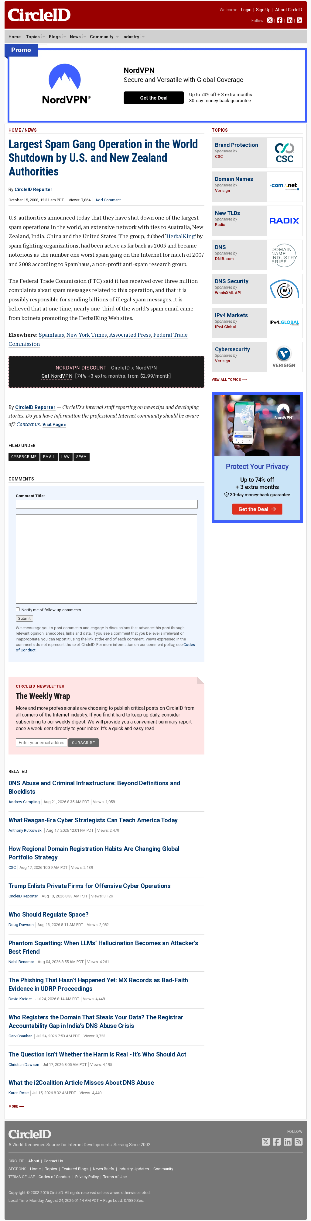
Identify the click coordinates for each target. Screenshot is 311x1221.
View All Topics (226, 380)
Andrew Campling (24, 802)
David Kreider (20, 999)
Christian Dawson (24, 1064)
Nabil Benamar (21, 961)
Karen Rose (19, 1093)
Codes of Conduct (55, 1176)
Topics (33, 36)
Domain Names (234, 179)
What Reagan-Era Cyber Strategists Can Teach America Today (93, 820)
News (75, 36)
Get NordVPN (57, 376)
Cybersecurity (232, 349)
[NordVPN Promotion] (156, 121)
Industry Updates (134, 1169)
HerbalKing (180, 236)
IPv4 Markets (231, 315)
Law (65, 457)
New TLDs (227, 213)
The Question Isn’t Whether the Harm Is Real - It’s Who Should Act (97, 1054)
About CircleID (288, 9)
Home (15, 36)
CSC (12, 867)
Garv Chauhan (20, 1036)
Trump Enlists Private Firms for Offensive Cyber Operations (90, 886)
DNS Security (231, 281)
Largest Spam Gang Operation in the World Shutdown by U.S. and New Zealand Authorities (103, 157)
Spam (81, 457)
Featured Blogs (75, 1169)
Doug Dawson (21, 924)
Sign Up (263, 9)
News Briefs (103, 1169)
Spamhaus (51, 334)
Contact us (28, 424)
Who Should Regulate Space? (49, 914)
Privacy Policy (87, 1176)
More (13, 1106)
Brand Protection (236, 145)
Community (101, 36)
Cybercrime (24, 457)
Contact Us (53, 1161)
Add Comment (108, 200)
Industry (130, 36)
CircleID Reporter (35, 407)
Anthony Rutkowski (26, 830)
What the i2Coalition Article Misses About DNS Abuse (81, 1082)
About (33, 1161)
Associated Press (130, 334)
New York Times (87, 334)
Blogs (55, 36)
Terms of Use (115, 1176)
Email (49, 457)
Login (246, 9)
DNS (220, 247)
